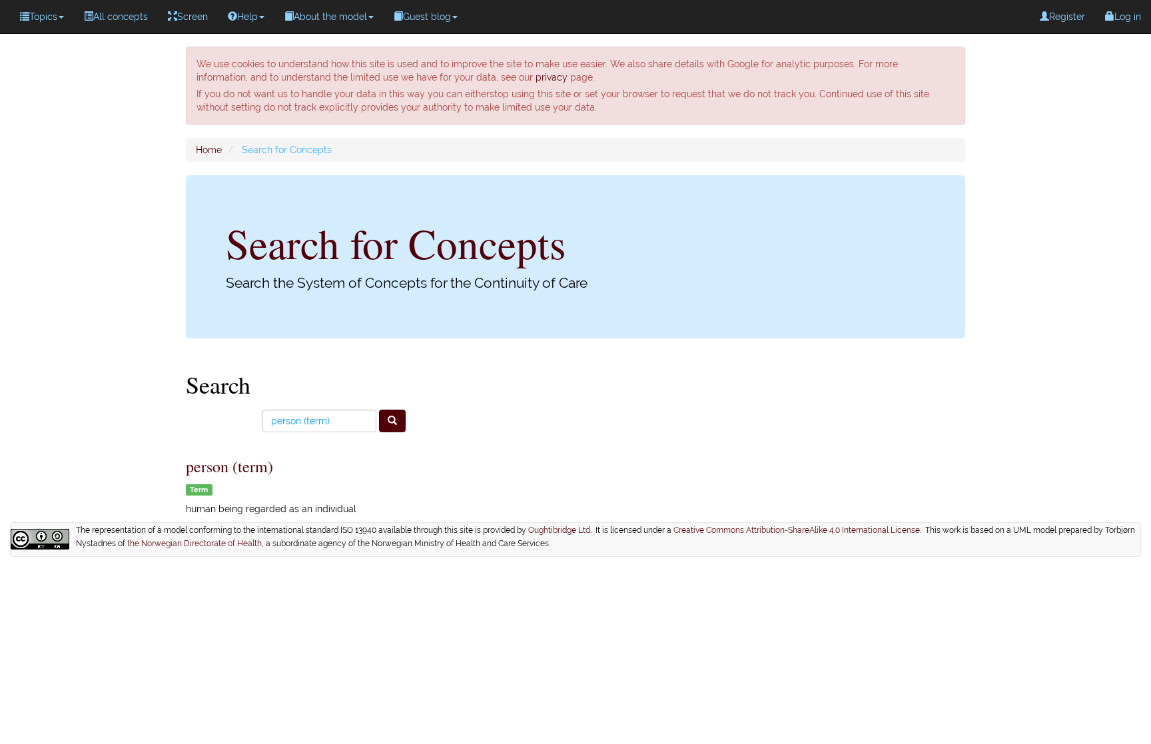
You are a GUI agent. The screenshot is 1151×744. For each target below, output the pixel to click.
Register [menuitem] (1067, 16)
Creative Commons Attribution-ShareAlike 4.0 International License (796, 530)
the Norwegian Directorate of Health (194, 543)
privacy (552, 77)
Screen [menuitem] (192, 16)
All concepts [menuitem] (120, 16)
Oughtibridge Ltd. (561, 530)
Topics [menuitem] (43, 16)
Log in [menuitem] (1127, 16)
